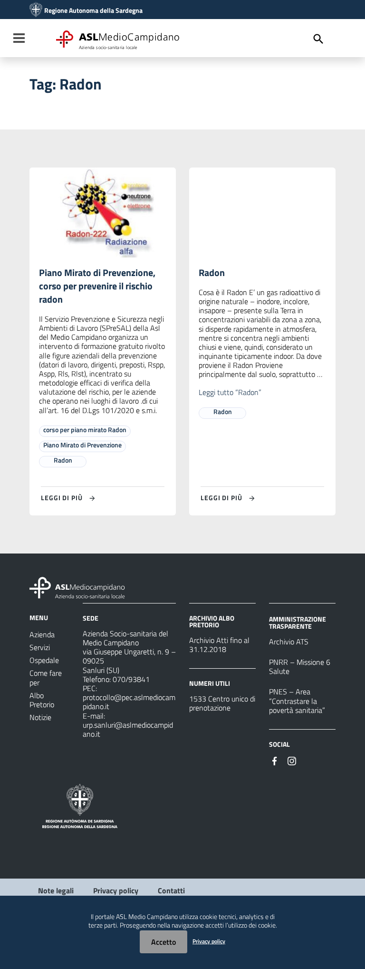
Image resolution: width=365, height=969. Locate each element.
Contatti (171, 890)
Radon (63, 460)
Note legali (56, 890)
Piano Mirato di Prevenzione (82, 445)
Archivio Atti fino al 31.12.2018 (219, 644)
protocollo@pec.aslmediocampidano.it (129, 702)
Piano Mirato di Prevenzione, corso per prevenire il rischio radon (97, 286)
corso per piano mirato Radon (84, 430)
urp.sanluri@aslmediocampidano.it (128, 729)
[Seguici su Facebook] (274, 760)
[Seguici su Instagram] (292, 760)
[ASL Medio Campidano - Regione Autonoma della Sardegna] (77, 587)
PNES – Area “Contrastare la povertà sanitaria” (297, 700)
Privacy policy (115, 890)
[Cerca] (318, 39)
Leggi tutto (230, 392)
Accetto (163, 942)
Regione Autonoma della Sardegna (93, 10)
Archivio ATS (288, 641)
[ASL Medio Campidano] (35, 10)
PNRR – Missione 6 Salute (299, 666)
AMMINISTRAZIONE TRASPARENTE (297, 622)
